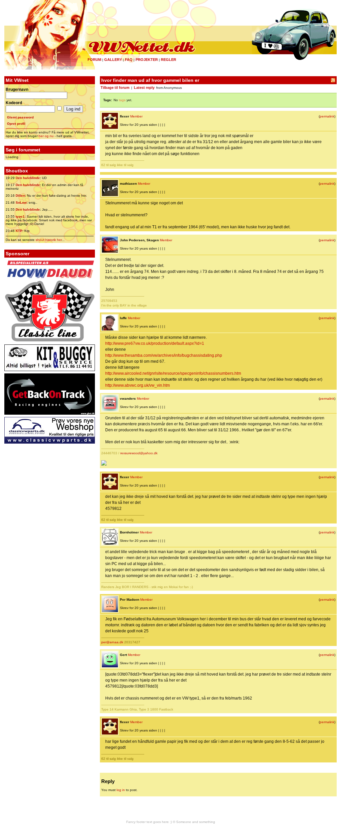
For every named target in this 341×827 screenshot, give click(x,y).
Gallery (113, 60)
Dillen (20, 195)
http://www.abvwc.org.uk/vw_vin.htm (137, 385)
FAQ (129, 60)
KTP (19, 231)
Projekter (147, 60)
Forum (94, 60)
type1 (20, 216)
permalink (327, 116)
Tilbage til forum (115, 88)
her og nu (46, 136)
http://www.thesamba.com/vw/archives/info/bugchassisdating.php (163, 355)
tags (122, 100)
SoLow (21, 202)
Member (136, 116)
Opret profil (16, 123)
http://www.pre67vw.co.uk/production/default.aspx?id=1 (154, 343)
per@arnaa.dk (112, 642)
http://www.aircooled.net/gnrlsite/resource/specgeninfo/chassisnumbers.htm (173, 373)
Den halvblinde (28, 178)
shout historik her (49, 240)
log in (121, 790)
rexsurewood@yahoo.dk (139, 453)
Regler (168, 60)
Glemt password (20, 117)
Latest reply (144, 88)
